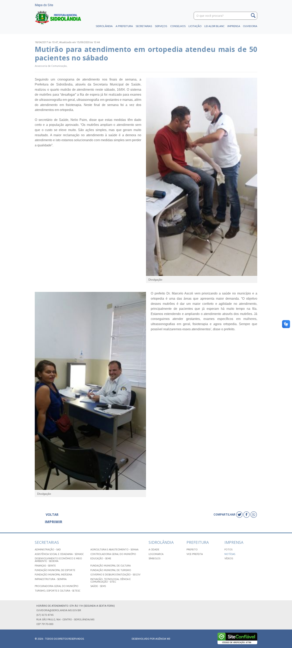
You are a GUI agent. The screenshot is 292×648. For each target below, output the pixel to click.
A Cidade (154, 549)
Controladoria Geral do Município (113, 554)
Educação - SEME (100, 558)
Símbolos (154, 558)
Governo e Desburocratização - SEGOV (115, 574)
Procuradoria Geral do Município (56, 586)
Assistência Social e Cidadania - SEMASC (59, 554)
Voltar (52, 514)
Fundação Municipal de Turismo (110, 570)
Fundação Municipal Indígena (53, 574)
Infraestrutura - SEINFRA (51, 579)
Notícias (229, 554)
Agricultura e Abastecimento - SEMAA (114, 549)
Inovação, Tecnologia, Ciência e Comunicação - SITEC (110, 580)
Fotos (228, 549)
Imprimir (53, 521)
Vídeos (228, 558)
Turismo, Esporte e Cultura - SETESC (57, 590)
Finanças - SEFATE (45, 565)
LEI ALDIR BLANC (214, 26)
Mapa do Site (44, 5)
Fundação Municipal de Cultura (110, 565)
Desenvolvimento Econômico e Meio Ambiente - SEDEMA (58, 559)
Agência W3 (162, 638)
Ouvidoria (250, 26)
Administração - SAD (48, 549)
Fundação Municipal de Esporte (55, 570)
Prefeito (192, 549)
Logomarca (156, 554)
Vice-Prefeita (195, 554)
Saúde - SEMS (98, 586)
